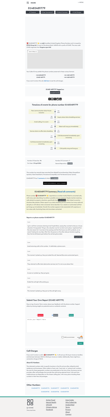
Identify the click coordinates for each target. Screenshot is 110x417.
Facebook (49, 409)
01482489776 (45, 388)
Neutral (56, 315)
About (67, 412)
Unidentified (69, 404)
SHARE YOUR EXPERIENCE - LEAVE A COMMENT (55, 183)
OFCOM (49, 404)
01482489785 (45, 392)
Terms (67, 407)
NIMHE (33, 3)
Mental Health (51, 402)
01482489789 (65, 392)
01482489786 (55, 392)
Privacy (68, 409)
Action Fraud (50, 400)
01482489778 (65, 388)
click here (46, 81)
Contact (68, 414)
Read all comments (66, 191)
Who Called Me (70, 402)
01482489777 (55, 388)
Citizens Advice (51, 407)
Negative (40, 315)
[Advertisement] (55, 30)
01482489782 (74, 388)
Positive (71, 315)
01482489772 (36, 388)
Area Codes (69, 400)
